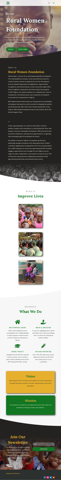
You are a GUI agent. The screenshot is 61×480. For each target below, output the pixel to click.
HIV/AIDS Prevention (43, 352)
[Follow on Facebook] (45, 477)
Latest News (22, 49)
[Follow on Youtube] (54, 477)
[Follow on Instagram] (48, 477)
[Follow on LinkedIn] (51, 477)
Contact (11, 49)
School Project (17, 352)
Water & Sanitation (43, 328)
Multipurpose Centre (17, 328)
